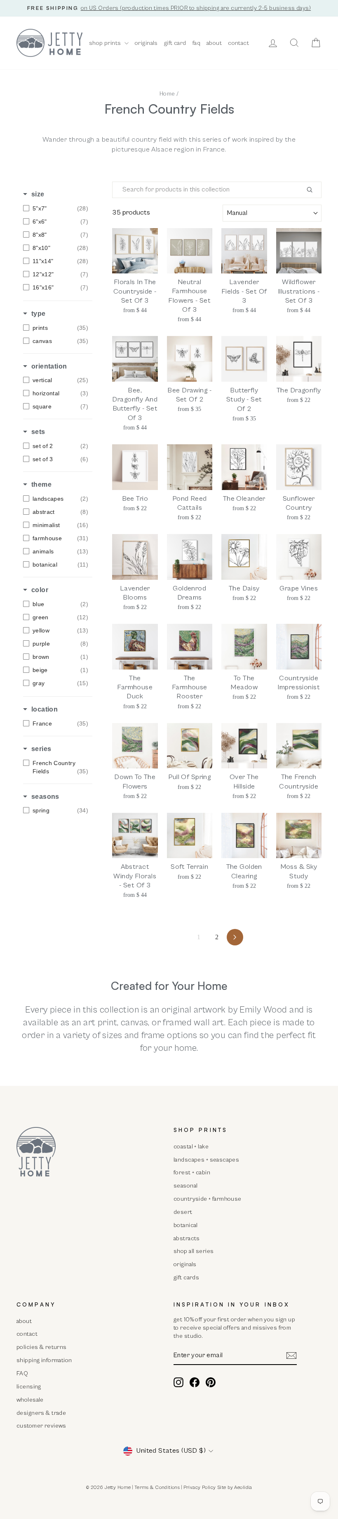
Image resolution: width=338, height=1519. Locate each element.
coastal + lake (191, 1146)
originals (146, 43)
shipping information (44, 1360)
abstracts (187, 1238)
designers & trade (41, 1412)
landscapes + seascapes (206, 1159)
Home (167, 93)
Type (38, 313)
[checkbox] (55, 208)
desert (183, 1212)
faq (196, 43)
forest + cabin (192, 1172)
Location (44, 709)
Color (39, 589)
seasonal (185, 1185)
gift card (175, 43)
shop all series (194, 1251)
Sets (38, 431)
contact (238, 43)
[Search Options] (313, 190)
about (214, 43)
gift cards (186, 1277)
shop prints (105, 43)
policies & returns (41, 1347)
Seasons (45, 796)
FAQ (22, 1373)
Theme (41, 484)
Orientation (49, 366)
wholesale (30, 1399)
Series (41, 748)
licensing (28, 1386)
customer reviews (41, 1425)
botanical (186, 1225)
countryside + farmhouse (208, 1198)
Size (38, 194)
